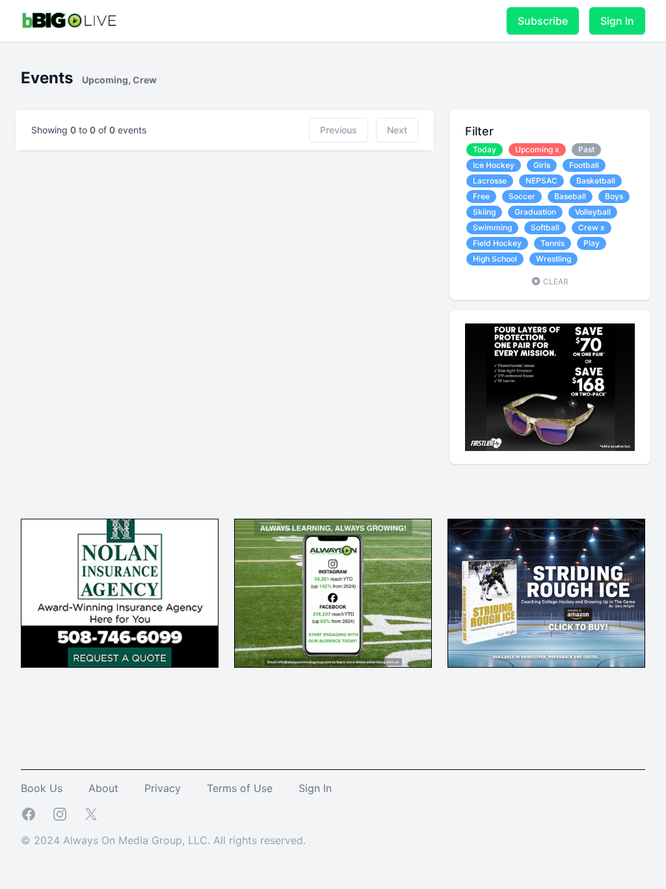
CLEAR (554, 281)
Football (584, 165)
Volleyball (593, 212)
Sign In (617, 20)
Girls (541, 165)
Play (591, 243)
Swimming (492, 227)
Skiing (484, 212)
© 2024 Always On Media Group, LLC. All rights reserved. (163, 840)
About (103, 788)
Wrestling (553, 259)
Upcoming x (537, 149)
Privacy (162, 788)
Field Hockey (497, 243)
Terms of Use (240, 788)
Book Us (41, 788)
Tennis (552, 243)
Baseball (570, 196)
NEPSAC (541, 180)
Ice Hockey (493, 165)
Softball (545, 227)
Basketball (595, 180)
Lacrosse (490, 180)
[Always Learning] (333, 593)
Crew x (591, 227)
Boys (614, 196)
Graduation (535, 212)
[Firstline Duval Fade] (550, 387)
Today (484, 149)
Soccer (522, 196)
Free (481, 196)
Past (586, 149)
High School (495, 259)
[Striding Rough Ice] (546, 593)
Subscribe (543, 20)
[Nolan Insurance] (120, 593)
